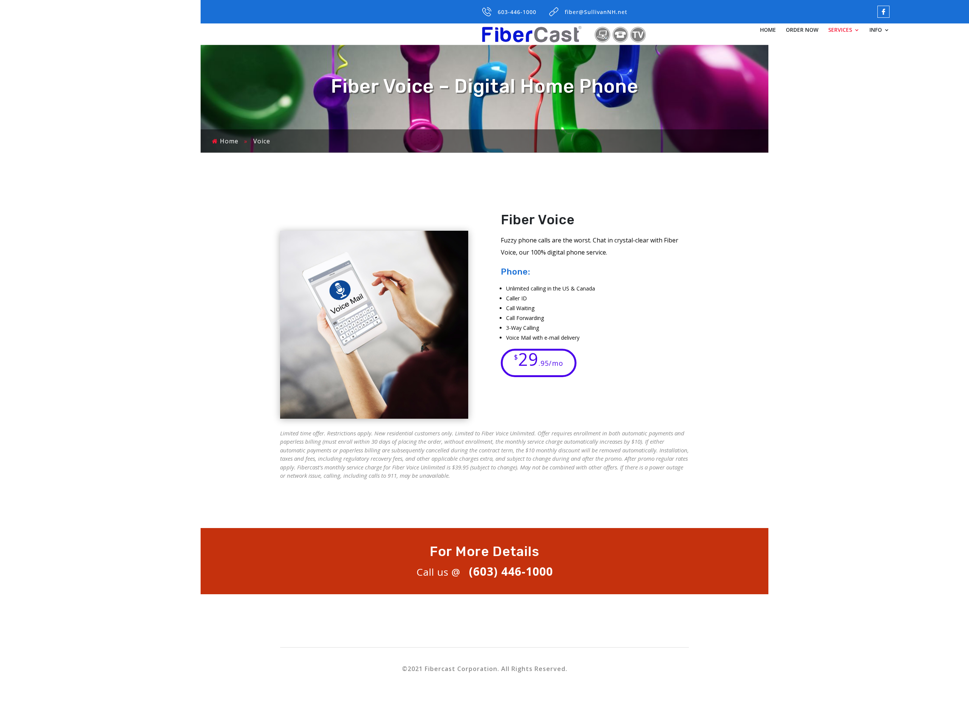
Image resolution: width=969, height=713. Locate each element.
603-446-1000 (517, 12)
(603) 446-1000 (511, 571)
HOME (768, 30)
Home (229, 141)
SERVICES (840, 30)
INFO (875, 30)
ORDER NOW (802, 30)
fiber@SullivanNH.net (596, 12)
